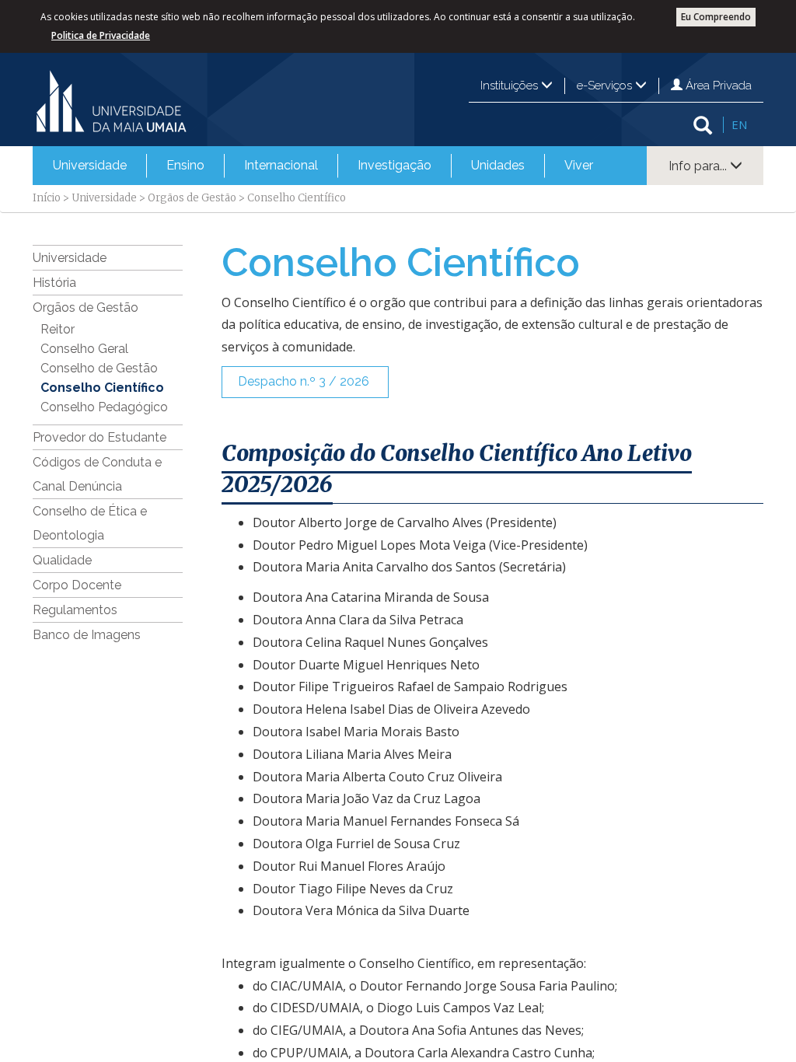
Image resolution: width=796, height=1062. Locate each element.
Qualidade (62, 560)
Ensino (185, 165)
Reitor (57, 329)
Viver (578, 165)
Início (47, 197)
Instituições (510, 86)
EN (739, 124)
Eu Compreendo (716, 16)
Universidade (90, 165)
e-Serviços (606, 86)
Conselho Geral (84, 348)
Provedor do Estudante (99, 437)
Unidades (498, 165)
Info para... (699, 166)
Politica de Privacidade (100, 35)
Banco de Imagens (87, 634)
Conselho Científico (102, 387)
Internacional (281, 165)
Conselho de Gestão (99, 368)
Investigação (394, 165)
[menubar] (323, 165)
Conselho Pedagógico (104, 407)
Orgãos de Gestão (192, 197)
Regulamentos (75, 610)
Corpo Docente (77, 585)
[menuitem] (89, 165)
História (54, 282)
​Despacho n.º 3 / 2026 (305, 381)
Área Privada (717, 86)
